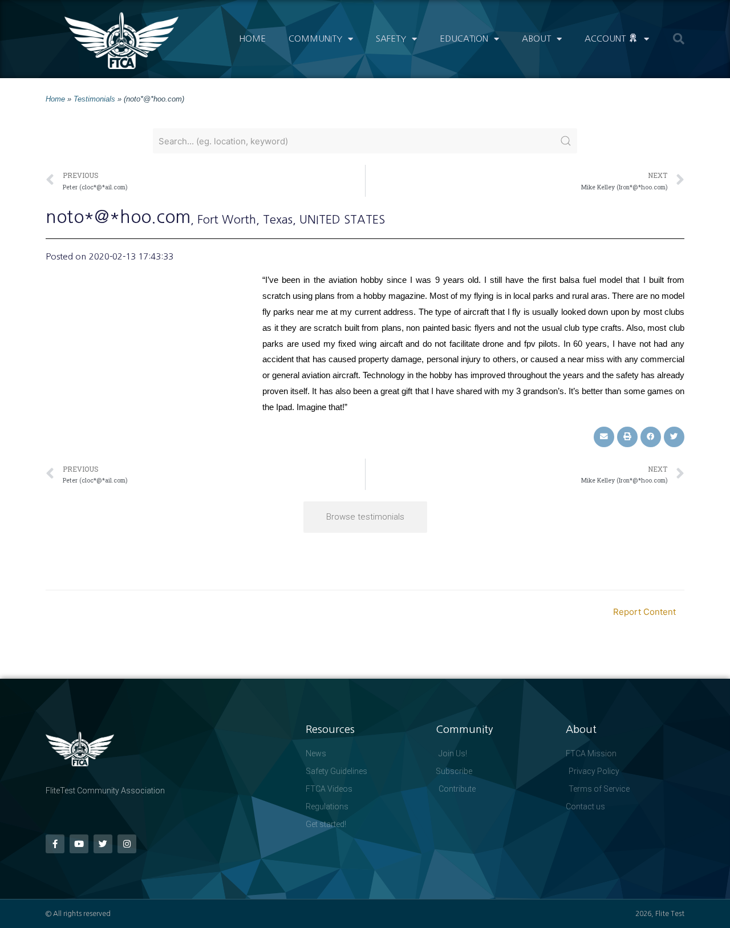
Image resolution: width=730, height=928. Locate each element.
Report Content (644, 611)
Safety (391, 38)
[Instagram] (126, 843)
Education (464, 38)
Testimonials (94, 99)
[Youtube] (79, 843)
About (536, 38)
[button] (678, 38)
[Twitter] (103, 843)
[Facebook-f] (55, 843)
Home (252, 38)
